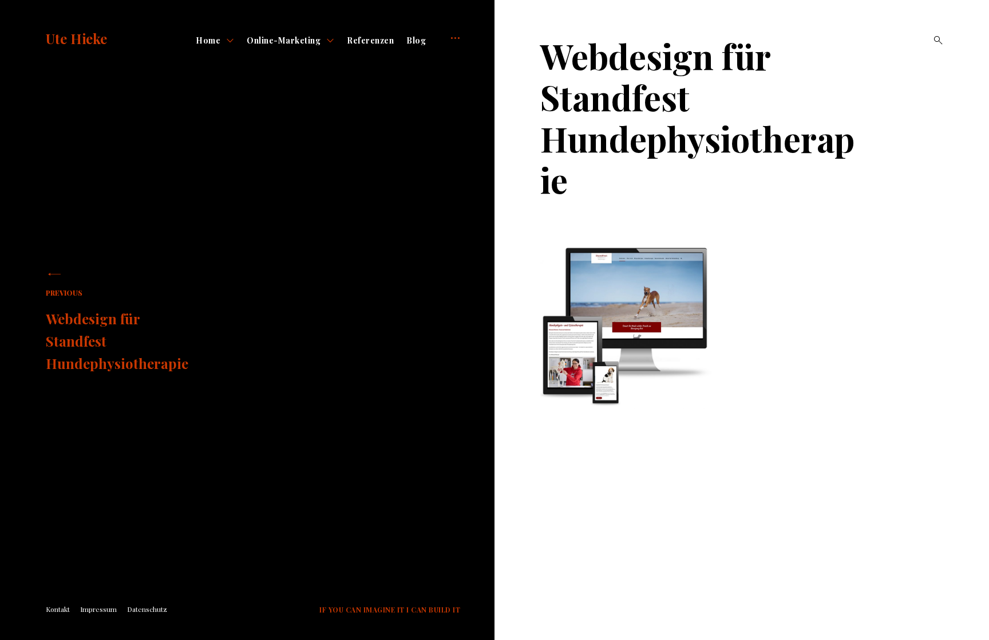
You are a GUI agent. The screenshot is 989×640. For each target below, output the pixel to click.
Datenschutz (147, 609)
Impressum (98, 609)
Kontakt (58, 609)
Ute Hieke (76, 38)
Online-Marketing (284, 40)
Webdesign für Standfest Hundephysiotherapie (117, 330)
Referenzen (370, 40)
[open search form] (934, 40)
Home (208, 40)
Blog (416, 40)
